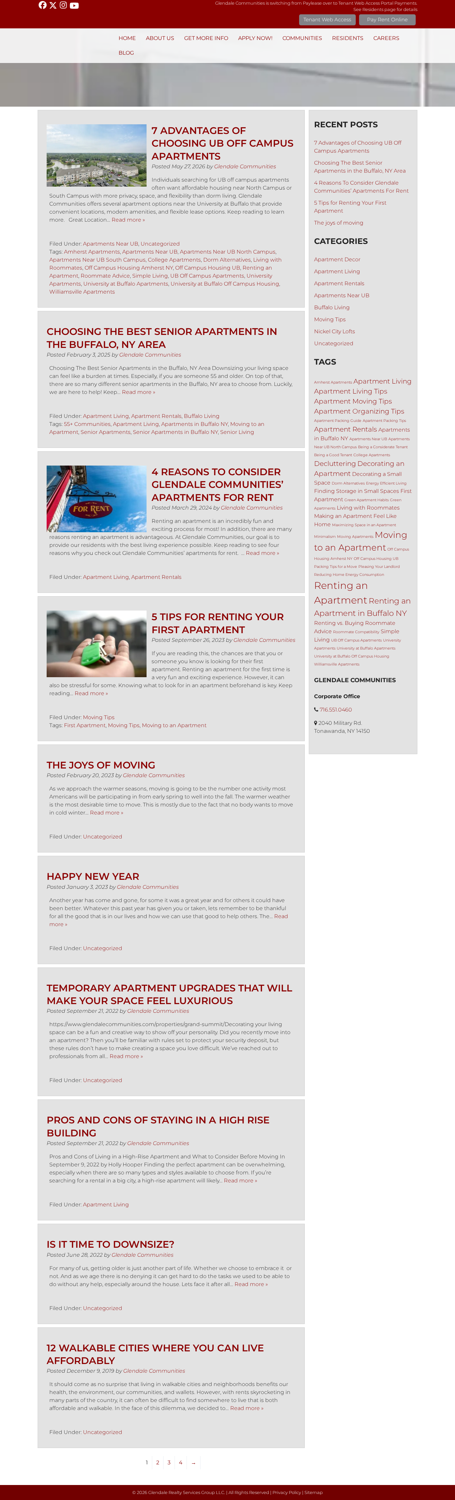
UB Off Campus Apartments (207, 276)
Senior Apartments (106, 432)
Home (127, 38)
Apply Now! (255, 38)
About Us (160, 38)
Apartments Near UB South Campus (97, 260)
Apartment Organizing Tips (359, 411)
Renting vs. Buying (339, 623)
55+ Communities (87, 424)
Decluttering (335, 464)
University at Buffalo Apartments (125, 284)
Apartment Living (106, 416)
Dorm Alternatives (227, 260)
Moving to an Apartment (174, 725)
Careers (386, 38)
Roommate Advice (105, 276)
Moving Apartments (355, 537)
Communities (302, 38)
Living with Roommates (368, 507)
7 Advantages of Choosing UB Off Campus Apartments (222, 143)
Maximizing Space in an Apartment (364, 525)
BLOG (126, 53)
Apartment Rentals (156, 416)
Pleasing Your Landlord (379, 567)
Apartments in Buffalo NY (194, 424)
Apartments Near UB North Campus (227, 252)
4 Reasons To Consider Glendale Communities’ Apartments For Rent (217, 484)
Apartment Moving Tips (353, 401)
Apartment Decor (337, 259)
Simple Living (150, 276)
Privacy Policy (286, 1492)
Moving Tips (99, 717)
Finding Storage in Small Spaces (356, 491)
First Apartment (85, 725)
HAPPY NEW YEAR (93, 876)
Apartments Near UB (110, 244)
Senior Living (237, 432)
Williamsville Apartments (82, 292)
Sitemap (313, 1492)
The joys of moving (101, 765)
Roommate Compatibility (356, 632)
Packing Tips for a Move (335, 567)
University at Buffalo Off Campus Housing (225, 284)
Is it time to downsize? (111, 1244)
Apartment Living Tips (350, 391)
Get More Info (206, 38)
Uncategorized (160, 244)
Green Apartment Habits (366, 500)
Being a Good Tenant (333, 455)
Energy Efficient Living (386, 483)
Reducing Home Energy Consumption (349, 575)
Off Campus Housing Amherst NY (129, 268)
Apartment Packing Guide (337, 421)
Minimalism (325, 537)
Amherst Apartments (92, 252)
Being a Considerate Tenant (383, 447)
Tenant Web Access (327, 19)
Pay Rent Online (387, 19)
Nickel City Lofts (334, 331)
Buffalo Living (202, 416)
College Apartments (174, 260)
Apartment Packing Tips (384, 421)
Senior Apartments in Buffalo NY (175, 432)
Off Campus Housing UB (207, 268)
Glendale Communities (245, 166)
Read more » (128, 220)
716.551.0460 (336, 710)
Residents (347, 38)
